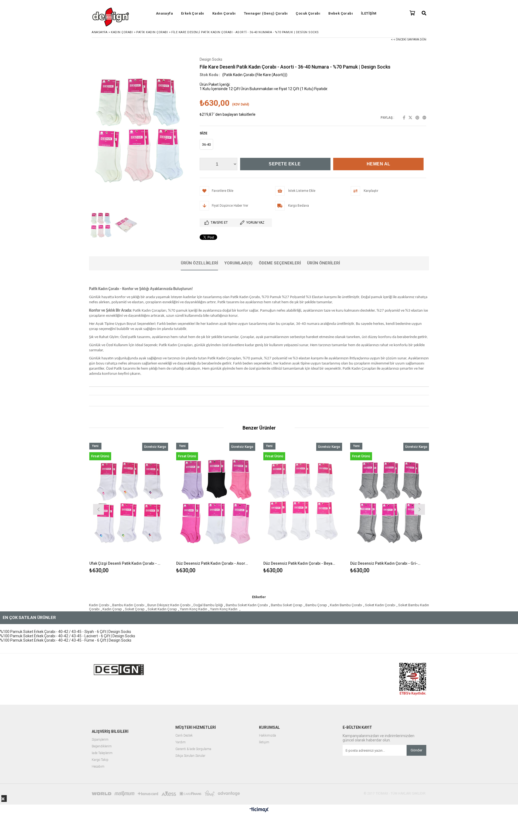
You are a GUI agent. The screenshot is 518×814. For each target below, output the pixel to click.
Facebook (404, 117)
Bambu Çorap (316, 605)
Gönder (416, 750)
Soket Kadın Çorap (162, 609)
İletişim (264, 742)
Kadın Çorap (112, 609)
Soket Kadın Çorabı (380, 605)
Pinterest (417, 117)
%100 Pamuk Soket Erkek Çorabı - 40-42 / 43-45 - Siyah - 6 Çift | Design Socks (65, 631)
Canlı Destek (184, 735)
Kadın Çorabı (224, 13)
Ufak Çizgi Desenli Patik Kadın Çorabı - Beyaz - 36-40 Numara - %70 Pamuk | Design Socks (125, 563)
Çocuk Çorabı (308, 13)
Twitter (410, 117)
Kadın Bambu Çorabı (346, 605)
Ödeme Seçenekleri (280, 263)
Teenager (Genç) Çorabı (266, 13)
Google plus (424, 117)
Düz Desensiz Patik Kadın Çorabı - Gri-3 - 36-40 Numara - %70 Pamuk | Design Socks (386, 563)
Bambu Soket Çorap (286, 605)
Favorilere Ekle (128, 508)
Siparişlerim (100, 739)
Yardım (180, 742)
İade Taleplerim (102, 753)
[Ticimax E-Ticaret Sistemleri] (259, 810)
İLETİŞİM (368, 13)
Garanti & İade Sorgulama (193, 749)
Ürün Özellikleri (199, 263)
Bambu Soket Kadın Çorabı (247, 605)
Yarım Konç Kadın (193, 609)
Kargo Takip (100, 760)
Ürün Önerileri (323, 263)
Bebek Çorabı (340, 13)
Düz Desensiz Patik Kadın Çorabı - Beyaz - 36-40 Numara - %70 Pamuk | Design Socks (299, 563)
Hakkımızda (267, 735)
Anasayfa (164, 13)
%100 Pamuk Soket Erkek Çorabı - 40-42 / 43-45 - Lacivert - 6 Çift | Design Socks (67, 636)
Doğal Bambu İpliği (208, 605)
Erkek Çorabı (192, 13)
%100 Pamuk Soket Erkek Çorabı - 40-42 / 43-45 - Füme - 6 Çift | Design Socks (65, 640)
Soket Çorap (135, 609)
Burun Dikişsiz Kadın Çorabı (168, 605)
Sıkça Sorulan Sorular (190, 756)
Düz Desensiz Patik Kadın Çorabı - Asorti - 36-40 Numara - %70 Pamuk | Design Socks (212, 563)
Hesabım (98, 766)
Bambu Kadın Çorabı (128, 605)
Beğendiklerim (102, 746)
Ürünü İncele (147, 508)
